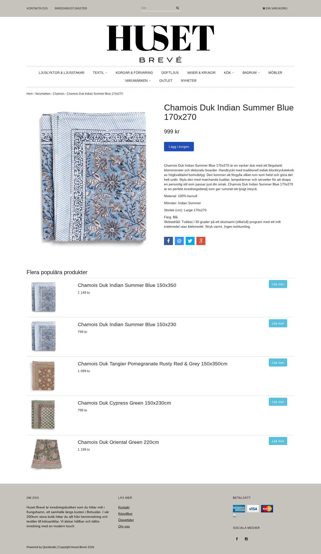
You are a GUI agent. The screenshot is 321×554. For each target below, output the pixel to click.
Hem (30, 93)
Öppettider (126, 520)
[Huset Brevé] (160, 42)
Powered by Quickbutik (41, 547)
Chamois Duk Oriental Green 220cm (118, 442)
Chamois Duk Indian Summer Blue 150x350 (127, 285)
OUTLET (165, 80)
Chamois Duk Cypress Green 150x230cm (124, 403)
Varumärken (137, 80)
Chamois (58, 93)
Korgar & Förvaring (134, 72)
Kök (228, 72)
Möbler (275, 72)
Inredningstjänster (71, 8)
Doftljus (170, 72)
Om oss (124, 526)
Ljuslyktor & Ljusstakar (61, 72)
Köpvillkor (125, 513)
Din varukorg (276, 8)
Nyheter (188, 80)
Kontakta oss (37, 8)
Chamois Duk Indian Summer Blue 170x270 (95, 93)
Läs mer (278, 284)
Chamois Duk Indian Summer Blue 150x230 (127, 324)
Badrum (250, 72)
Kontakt (123, 507)
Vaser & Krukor (201, 72)
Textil (99, 72)
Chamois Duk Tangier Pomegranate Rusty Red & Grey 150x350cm (152, 363)
